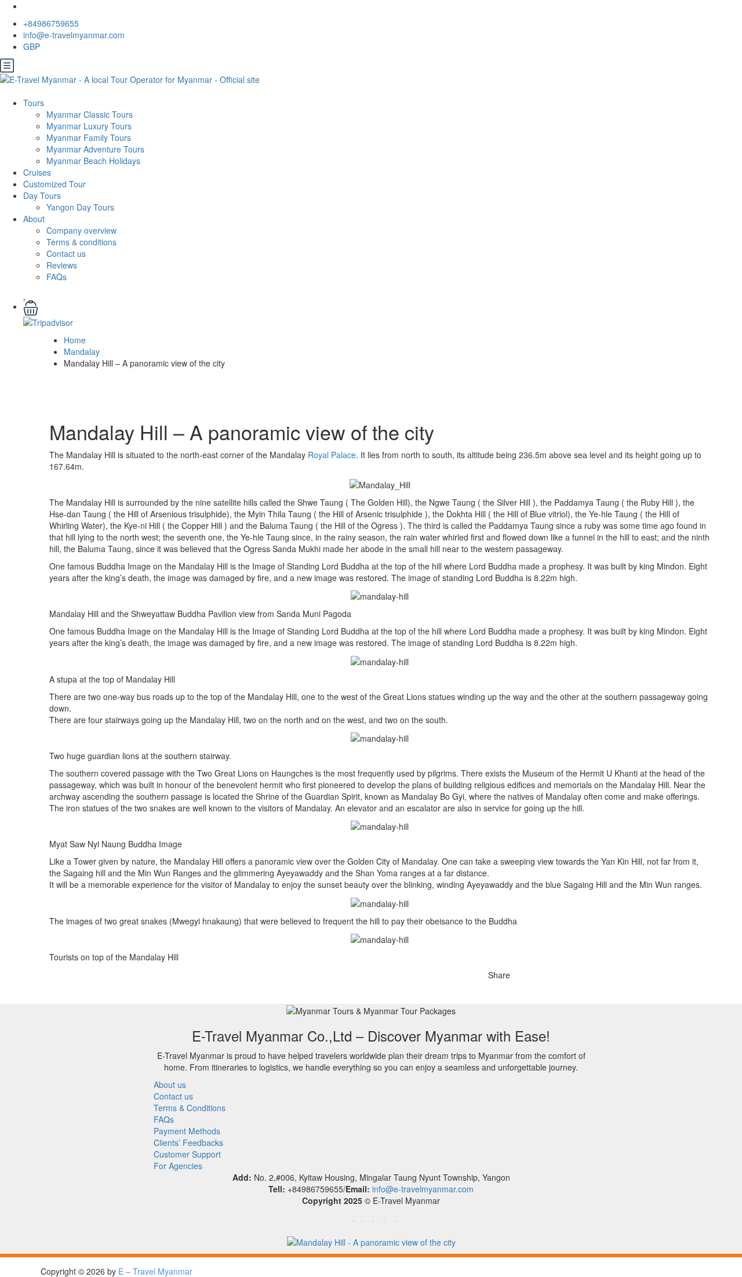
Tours (33, 102)
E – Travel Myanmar (155, 1271)
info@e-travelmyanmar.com (74, 35)
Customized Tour (54, 184)
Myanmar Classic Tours (89, 114)
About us (170, 1084)
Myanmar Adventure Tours (95, 149)
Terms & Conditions (189, 1107)
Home (75, 340)
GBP (32, 46)
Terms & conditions (81, 242)
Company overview (81, 230)
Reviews (61, 265)
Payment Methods (187, 1131)
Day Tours (42, 195)
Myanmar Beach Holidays (93, 160)
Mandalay (82, 351)
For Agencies (178, 1165)
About (34, 218)
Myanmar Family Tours (88, 137)
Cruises (37, 172)
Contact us (66, 253)
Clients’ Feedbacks (188, 1142)
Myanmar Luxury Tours (89, 126)
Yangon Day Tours (80, 207)
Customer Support (187, 1154)
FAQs (56, 276)
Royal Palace (332, 454)
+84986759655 (51, 23)
